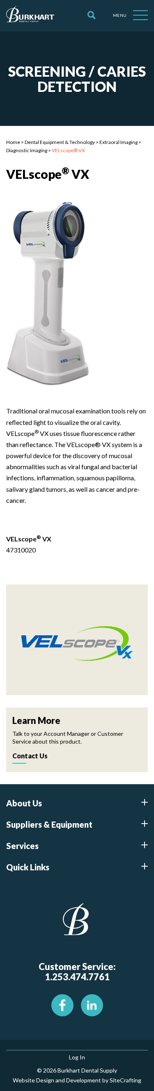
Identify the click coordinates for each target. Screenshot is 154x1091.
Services (22, 845)
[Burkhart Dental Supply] (30, 15)
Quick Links (27, 867)
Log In (77, 1057)
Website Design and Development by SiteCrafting (77, 1080)
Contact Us (30, 756)
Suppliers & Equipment (49, 824)
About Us (24, 803)
